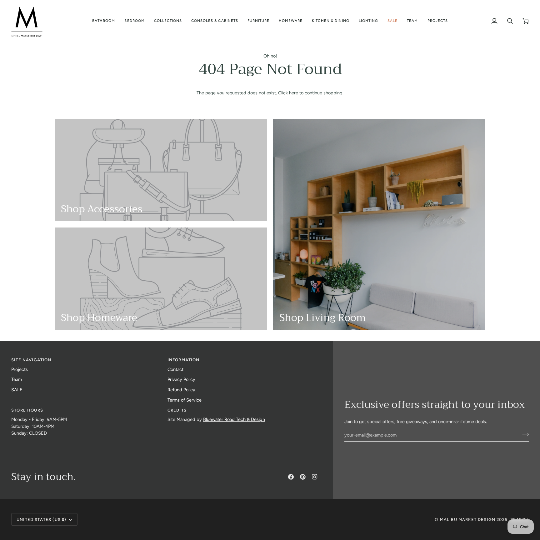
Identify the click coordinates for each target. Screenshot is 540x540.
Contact (175, 369)
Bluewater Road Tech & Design (234, 419)
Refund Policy (181, 389)
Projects (19, 369)
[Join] (523, 434)
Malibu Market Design (467, 519)
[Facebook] (291, 477)
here (293, 93)
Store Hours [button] (27, 410)
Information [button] (184, 360)
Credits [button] (177, 410)
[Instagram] (315, 477)
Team (16, 379)
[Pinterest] (303, 477)
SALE (16, 389)
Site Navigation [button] (31, 360)
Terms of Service (185, 400)
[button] (104, 21)
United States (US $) (41, 519)
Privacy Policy (181, 379)
